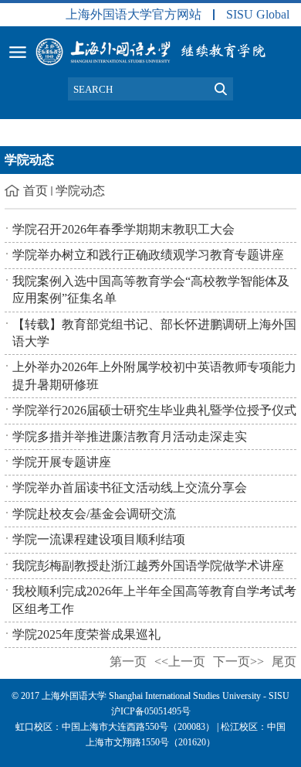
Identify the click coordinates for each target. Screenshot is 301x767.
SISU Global (257, 14)
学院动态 (80, 190)
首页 (35, 190)
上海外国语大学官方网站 (133, 14)
